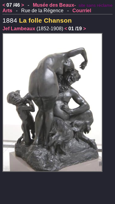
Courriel (81, 10)
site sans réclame (96, 5)
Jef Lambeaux (18, 28)
